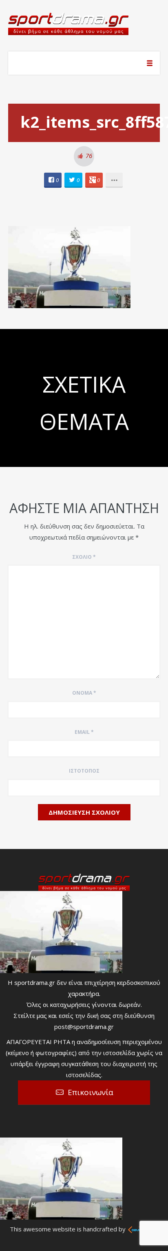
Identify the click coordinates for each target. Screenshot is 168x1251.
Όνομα (84, 692)
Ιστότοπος (84, 770)
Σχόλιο (84, 556)
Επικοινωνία (90, 1092)
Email (84, 732)
